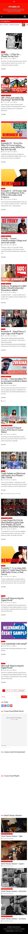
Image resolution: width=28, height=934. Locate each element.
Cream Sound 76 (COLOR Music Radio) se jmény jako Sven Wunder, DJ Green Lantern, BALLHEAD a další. (13, 523)
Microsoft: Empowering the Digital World (12, 599)
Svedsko (13, 493)
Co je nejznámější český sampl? (14, 644)
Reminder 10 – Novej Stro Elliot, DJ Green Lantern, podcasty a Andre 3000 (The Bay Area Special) (13, 146)
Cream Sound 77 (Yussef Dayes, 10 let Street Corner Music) (12, 430)
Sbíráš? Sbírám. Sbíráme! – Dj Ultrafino (13, 891)
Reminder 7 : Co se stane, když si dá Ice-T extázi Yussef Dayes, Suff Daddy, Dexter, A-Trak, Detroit (14, 571)
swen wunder (18, 493)
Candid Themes (18, 931)
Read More (3, 69)
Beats (3, 493)
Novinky (3, 52)
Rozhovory (8, 95)
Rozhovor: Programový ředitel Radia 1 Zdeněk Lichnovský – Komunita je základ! (13, 288)
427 (15, 690)
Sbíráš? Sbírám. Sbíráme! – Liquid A (12, 864)
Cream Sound (4, 425)
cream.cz (14, 6)
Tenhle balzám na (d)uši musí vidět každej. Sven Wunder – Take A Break (13, 475)
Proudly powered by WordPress (11, 929)
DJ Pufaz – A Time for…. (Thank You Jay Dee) (11, 55)
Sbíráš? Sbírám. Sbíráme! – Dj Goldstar (13, 919)
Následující (21, 690)
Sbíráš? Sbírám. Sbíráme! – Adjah (11, 836)
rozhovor (4, 400)
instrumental (7, 493)
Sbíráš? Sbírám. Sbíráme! (7, 833)
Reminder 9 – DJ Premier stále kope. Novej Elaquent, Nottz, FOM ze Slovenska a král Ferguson (14, 194)
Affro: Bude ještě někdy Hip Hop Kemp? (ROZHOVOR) (12, 99)
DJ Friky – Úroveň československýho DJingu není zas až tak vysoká (13, 240)
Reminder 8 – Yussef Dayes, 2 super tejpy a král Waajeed (13, 332)
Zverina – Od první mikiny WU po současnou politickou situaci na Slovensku (14, 381)
